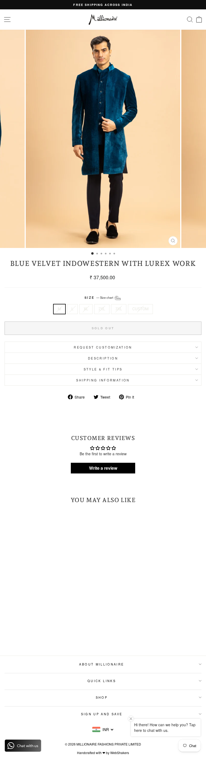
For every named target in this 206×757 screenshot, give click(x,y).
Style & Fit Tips (103, 369)
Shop (102, 697)
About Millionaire (101, 664)
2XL (101, 309)
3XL (118, 309)
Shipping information (103, 380)
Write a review (103, 468)
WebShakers (119, 752)
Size (99, 297)
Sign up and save (102, 714)
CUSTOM (140, 309)
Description (103, 358)
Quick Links (101, 681)
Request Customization (103, 347)
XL (86, 309)
